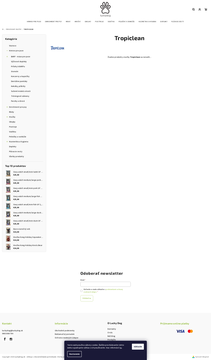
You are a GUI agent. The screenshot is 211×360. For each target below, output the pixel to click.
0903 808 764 (7, 333)
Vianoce (12, 45)
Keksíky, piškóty (18, 86)
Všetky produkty (16, 156)
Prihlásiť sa (87, 298)
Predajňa (112, 339)
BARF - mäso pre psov (20, 56)
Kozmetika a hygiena (18, 141)
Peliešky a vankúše (17, 136)
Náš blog (111, 336)
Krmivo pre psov (16, 50)
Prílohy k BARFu (18, 66)
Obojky (12, 121)
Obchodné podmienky (65, 330)
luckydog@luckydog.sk (12, 330)
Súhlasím (138, 346)
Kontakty (112, 329)
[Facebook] (5, 339)
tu (121, 347)
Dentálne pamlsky (19, 81)
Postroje (13, 126)
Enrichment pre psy (18, 107)
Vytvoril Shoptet (202, 357)
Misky (11, 112)
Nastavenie (74, 354)
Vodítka (12, 131)
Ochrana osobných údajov (66, 337)
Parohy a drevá (18, 101)
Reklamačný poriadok (65, 334)
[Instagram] (11, 339)
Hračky (12, 117)
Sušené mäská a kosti (21, 91)
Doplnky (12, 146)
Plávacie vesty (15, 151)
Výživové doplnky (19, 61)
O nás (110, 332)
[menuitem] (34, 21)
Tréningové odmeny (20, 96)
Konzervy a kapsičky (20, 76)
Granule (14, 71)
